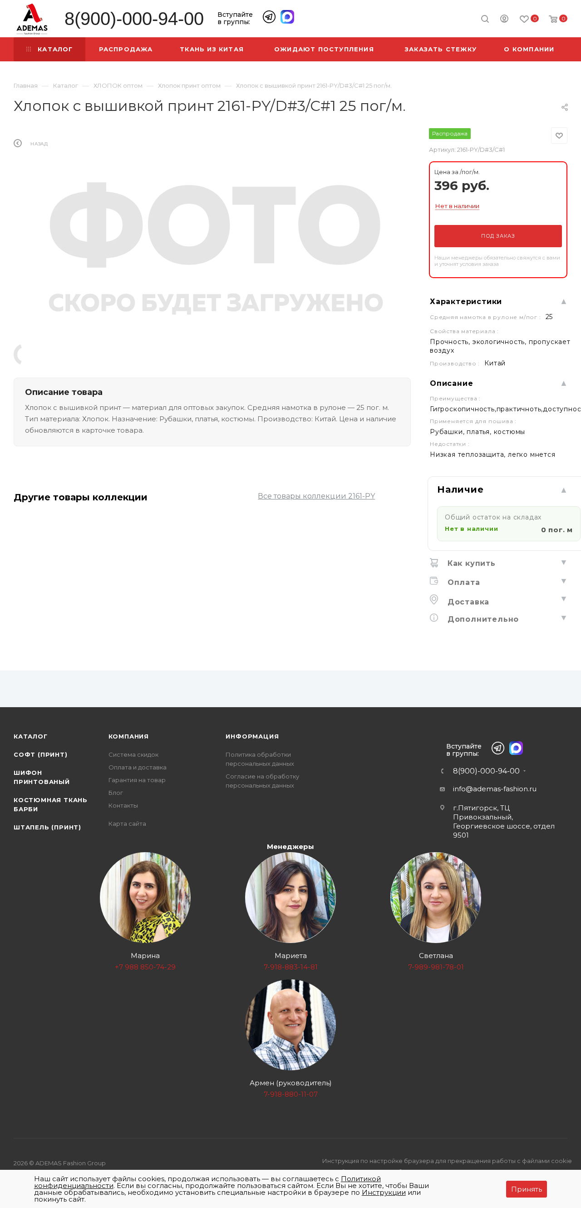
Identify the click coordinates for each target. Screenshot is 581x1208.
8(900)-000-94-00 (134, 19)
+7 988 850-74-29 (145, 967)
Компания (128, 736)
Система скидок (133, 754)
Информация (252, 736)
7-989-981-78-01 (436, 967)
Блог (115, 792)
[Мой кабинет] (504, 20)
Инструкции (384, 1192)
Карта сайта (127, 823)
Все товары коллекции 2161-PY (316, 496)
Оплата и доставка (137, 767)
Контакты (123, 805)
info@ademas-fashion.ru (495, 788)
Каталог (31, 736)
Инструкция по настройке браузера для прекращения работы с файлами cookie (447, 1160)
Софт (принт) (41, 754)
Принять (526, 1189)
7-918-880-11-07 (291, 1094)
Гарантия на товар (137, 780)
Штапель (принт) (47, 827)
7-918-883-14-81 (291, 967)
